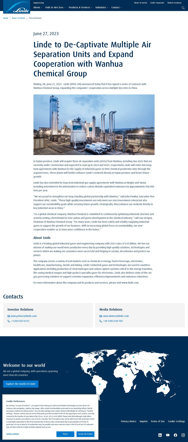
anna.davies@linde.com (116, 316)
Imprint (144, 421)
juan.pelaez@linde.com (24, 316)
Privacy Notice (128, 421)
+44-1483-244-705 (113, 321)
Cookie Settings (176, 421)
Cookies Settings (12, 434)
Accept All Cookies (85, 434)
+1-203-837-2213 (20, 321)
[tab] (37, 8)
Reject (65, 434)
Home (5, 18)
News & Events (18, 18)
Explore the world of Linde (20, 384)
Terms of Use (158, 421)
